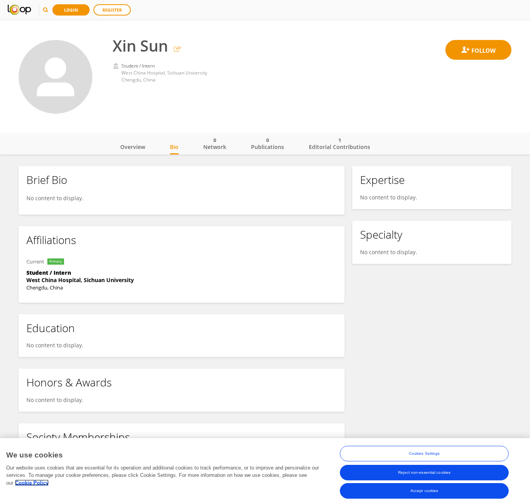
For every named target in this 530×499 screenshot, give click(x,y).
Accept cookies (424, 491)
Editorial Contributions (339, 144)
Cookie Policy (31, 482)
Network (214, 144)
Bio (174, 147)
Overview (132, 147)
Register (112, 10)
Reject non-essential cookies (424, 472)
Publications (267, 144)
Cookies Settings (424, 453)
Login (71, 10)
